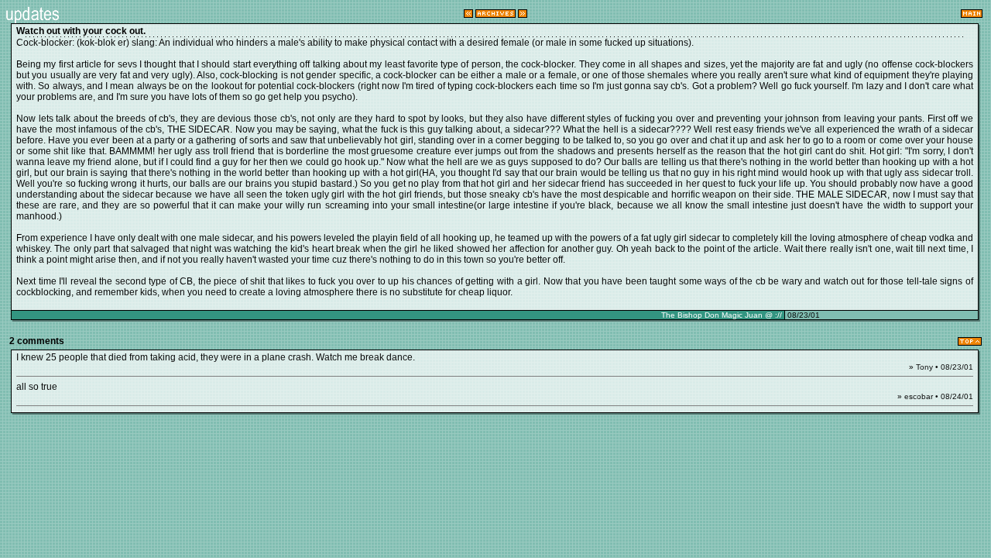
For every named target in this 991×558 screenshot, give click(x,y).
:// (778, 315)
